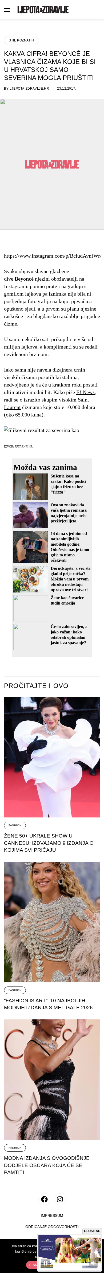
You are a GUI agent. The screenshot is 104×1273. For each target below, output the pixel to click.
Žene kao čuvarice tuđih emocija (67, 600)
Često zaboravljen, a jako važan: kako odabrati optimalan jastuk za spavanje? (69, 634)
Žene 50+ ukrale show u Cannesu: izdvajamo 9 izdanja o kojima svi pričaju (49, 843)
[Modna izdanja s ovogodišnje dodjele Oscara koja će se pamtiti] (52, 1079)
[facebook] (44, 1199)
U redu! (35, 1265)
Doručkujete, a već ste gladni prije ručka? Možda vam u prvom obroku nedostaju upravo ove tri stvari (70, 579)
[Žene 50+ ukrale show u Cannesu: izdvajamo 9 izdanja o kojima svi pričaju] (52, 757)
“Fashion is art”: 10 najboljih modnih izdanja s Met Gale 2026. (49, 1004)
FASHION (15, 825)
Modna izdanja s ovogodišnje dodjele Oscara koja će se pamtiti (47, 1165)
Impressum (52, 1216)
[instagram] (60, 1199)
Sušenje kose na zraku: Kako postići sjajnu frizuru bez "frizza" (68, 484)
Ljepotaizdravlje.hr (29, 88)
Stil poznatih (21, 40)
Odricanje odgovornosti (52, 1227)
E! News (85, 392)
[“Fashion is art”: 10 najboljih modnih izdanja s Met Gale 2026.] (52, 922)
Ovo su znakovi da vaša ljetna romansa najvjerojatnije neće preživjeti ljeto (69, 513)
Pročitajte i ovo (36, 686)
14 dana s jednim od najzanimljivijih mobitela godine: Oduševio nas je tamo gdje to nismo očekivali (70, 547)
